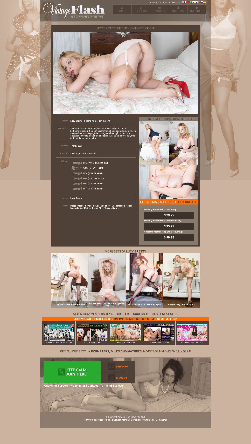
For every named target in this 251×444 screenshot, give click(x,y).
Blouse (96, 206)
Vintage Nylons (111, 208)
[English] (182, 2)
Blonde (88, 206)
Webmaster (77, 385)
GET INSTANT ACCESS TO (169, 202)
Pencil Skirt (97, 208)
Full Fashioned (118, 206)
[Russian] (201, 2)
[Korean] (196, 2)
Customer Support (56, 385)
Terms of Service (111, 385)
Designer (105, 206)
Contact (93, 385)
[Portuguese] (199, 2)
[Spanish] (204, 2)
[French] (185, 2)
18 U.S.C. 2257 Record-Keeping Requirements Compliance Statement (119, 420)
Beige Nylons (76, 206)
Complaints (161, 420)
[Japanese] (193, 2)
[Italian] (191, 2)
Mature (87, 208)
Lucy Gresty (76, 198)
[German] (188, 2)
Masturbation (76, 208)
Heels (129, 206)
